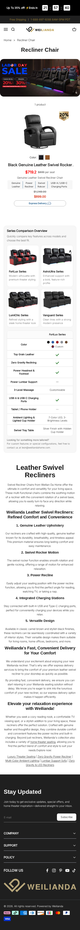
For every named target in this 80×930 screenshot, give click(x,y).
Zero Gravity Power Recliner (54, 756)
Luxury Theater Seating (21, 756)
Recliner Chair (26, 40)
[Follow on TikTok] (74, 870)
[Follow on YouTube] (67, 870)
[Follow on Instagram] (54, 870)
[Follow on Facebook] (47, 870)
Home (8, 40)
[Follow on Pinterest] (60, 870)
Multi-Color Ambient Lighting (22, 760)
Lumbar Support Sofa (54, 760)
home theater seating (42, 741)
